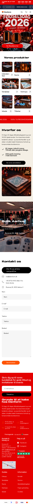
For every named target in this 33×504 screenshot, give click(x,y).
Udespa (4, 476)
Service (20, 480)
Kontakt (20, 476)
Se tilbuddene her (12, 46)
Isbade (4, 492)
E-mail (4, 304)
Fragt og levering (23, 488)
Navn (3, 292)
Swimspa (5, 488)
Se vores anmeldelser (13, 163)
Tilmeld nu (10, 394)
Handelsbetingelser (24, 484)
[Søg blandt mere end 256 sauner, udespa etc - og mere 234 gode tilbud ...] (21, 12)
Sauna (4, 484)
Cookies (20, 492)
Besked (4, 328)
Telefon (4, 316)
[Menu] (30, 12)
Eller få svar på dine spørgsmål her (13, 270)
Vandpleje (5, 480)
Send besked (10, 362)
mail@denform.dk (10, 449)
